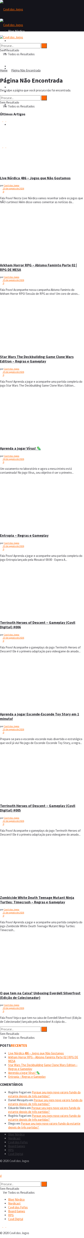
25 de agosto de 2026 (13, 188)
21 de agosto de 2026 (13, 912)
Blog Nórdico (16, 41)
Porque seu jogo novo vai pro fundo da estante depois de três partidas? (44, 1094)
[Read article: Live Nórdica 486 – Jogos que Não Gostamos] (42, 146)
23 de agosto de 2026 (13, 546)
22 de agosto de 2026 (13, 820)
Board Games (16, 87)
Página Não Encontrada (26, 70)
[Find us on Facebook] (1, 1168)
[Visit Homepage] (11, 9)
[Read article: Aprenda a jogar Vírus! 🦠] (42, 416)
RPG (11, 1150)
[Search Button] (1, 41)
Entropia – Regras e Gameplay (24, 535)
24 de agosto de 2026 (13, 459)
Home (4, 70)
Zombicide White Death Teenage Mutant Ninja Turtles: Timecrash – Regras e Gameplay (37, 899)
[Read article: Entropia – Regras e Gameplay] (42, 504)
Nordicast (14, 1138)
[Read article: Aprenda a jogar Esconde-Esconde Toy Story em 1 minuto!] (42, 682)
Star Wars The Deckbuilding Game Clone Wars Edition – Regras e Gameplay (37, 359)
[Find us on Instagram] (4, 1168)
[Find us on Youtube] (7, 1168)
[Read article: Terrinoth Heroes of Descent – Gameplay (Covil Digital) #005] (42, 774)
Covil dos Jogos (11, 185)
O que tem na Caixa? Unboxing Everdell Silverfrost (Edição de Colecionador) (40, 995)
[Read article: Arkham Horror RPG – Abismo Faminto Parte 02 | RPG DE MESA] (42, 233)
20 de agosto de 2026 (13, 1008)
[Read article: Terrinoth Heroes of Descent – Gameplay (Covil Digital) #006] (42, 591)
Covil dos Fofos (18, 66)
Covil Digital (15, 1154)
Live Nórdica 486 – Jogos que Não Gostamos (35, 178)
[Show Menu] (1, 33)
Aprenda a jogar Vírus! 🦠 (20, 448)
